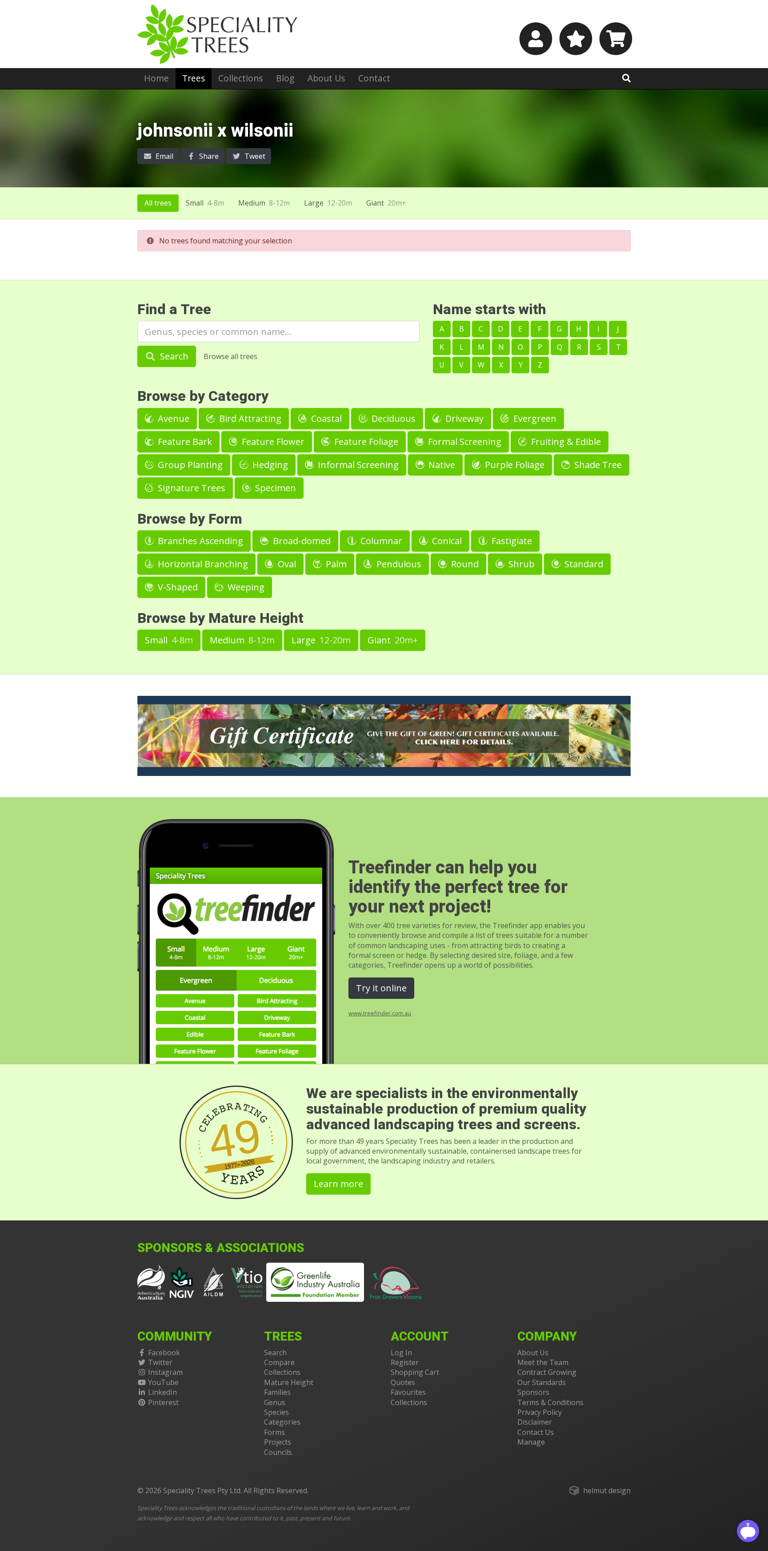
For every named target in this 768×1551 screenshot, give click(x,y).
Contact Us (535, 1432)
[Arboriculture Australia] (151, 1281)
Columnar (380, 541)
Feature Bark (184, 442)
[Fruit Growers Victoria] (396, 1281)
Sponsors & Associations (220, 1248)
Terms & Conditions (550, 1402)
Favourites (408, 1392)
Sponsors (533, 1392)
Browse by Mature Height (220, 618)
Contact (374, 78)
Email (163, 156)
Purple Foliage (513, 465)
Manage (531, 1442)
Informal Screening (357, 465)
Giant (386, 203)
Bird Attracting (249, 418)
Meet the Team (542, 1362)
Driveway (463, 418)
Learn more (338, 1184)
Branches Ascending (199, 541)
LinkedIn (162, 1392)
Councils (278, 1452)
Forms (274, 1432)
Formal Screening (463, 442)
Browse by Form (189, 519)
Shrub (520, 564)
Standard (582, 564)
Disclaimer (534, 1422)
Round (464, 564)
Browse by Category (202, 396)
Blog (285, 78)
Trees (193, 78)
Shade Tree (597, 465)
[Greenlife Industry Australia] (315, 1282)
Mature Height (288, 1382)
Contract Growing (546, 1372)
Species (276, 1412)
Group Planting (189, 465)
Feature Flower (272, 442)
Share (208, 156)
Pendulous (397, 564)
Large (328, 203)
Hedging (269, 465)
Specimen (274, 488)
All (158, 203)
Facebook (164, 1352)
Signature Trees (190, 488)
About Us (326, 78)
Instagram (165, 1372)
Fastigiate (510, 541)
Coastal (325, 418)
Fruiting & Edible (565, 442)
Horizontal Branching (202, 564)
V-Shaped (177, 587)
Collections (240, 78)
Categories (282, 1422)
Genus (274, 1402)
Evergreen (533, 418)
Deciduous (392, 418)
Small (205, 203)
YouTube (163, 1382)
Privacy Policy (539, 1412)
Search (173, 356)
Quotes (403, 1382)
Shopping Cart (415, 1372)
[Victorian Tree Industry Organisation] (246, 1281)
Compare (279, 1362)
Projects (277, 1442)
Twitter (160, 1362)
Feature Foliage (365, 442)
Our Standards (541, 1382)
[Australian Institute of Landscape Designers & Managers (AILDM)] (213, 1281)
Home (156, 78)
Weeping (244, 587)
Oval (286, 564)
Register (405, 1362)
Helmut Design (607, 1490)
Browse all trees (230, 356)
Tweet (254, 156)
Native (440, 465)
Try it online (381, 988)
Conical (446, 541)
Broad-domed (301, 541)
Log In (401, 1352)
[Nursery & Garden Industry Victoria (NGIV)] (182, 1281)
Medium (264, 203)
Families (277, 1392)
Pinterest (163, 1402)
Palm (335, 564)
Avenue (172, 418)
